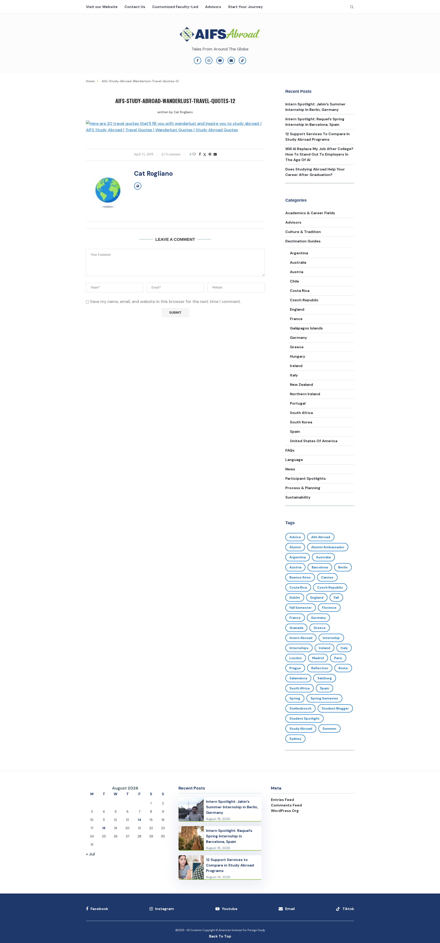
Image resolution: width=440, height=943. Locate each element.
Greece (297, 347)
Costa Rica (299, 290)
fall (336, 597)
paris (338, 658)
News (290, 469)
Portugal (297, 403)
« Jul (90, 854)
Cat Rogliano (183, 112)
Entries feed (282, 799)
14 (139, 820)
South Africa (301, 412)
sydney (295, 739)
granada (296, 628)
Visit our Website (102, 7)
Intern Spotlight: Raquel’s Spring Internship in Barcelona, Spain (229, 836)
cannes (327, 577)
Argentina (299, 253)
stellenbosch (300, 708)
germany (318, 618)
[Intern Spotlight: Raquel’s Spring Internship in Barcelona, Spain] (191, 838)
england (316, 597)
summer (329, 728)
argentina (297, 557)
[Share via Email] (215, 154)
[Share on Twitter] (204, 155)
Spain (295, 431)
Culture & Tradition (303, 231)
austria (295, 567)
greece (320, 628)
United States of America (313, 441)
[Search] (351, 7)
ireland (324, 648)
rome (343, 668)
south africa (299, 688)
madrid (318, 658)
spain (324, 688)
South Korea (301, 422)
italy (344, 648)
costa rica (298, 587)
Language (294, 459)
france (295, 618)
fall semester (300, 608)
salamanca (298, 678)
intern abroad (300, 638)
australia (323, 557)
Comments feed (286, 805)
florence (329, 608)
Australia (298, 262)
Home (90, 81)
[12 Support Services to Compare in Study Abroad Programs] (191, 867)
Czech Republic (304, 300)
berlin (343, 567)
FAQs (289, 450)
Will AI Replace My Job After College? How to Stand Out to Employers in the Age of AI (319, 154)
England (297, 309)
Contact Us (134, 7)
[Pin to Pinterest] (210, 154)
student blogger (335, 708)
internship (331, 638)
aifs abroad (320, 537)
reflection (319, 668)
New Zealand (301, 384)
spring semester (324, 698)
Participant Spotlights (305, 478)
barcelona (320, 567)
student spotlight (304, 718)
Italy (294, 375)
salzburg (324, 678)
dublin (294, 597)
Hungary (297, 356)
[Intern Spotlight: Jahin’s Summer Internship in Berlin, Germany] (191, 809)
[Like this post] (194, 154)
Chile (294, 281)
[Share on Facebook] (200, 154)
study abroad (300, 728)
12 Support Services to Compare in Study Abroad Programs (230, 865)
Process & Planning (302, 487)
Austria (296, 271)
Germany (298, 337)
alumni (295, 547)
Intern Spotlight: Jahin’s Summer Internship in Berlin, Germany (232, 807)
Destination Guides (303, 241)
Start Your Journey (245, 7)
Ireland (296, 365)
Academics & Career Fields (310, 213)
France (296, 318)
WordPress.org (285, 810)
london (295, 658)
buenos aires (300, 577)
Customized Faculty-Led (175, 7)
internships (298, 648)
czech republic (330, 587)
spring (294, 698)
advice (295, 537)
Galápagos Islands (306, 328)
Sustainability (298, 497)
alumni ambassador (327, 547)
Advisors (213, 7)
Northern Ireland (305, 394)
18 (103, 828)
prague (295, 668)
